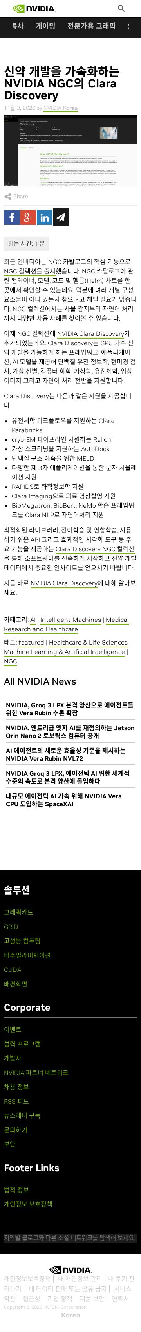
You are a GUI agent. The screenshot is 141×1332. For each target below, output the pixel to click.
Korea (70, 1315)
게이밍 (46, 26)
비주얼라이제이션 (27, 955)
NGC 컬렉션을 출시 (30, 271)
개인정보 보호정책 (28, 1204)
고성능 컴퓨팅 (22, 941)
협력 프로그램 (22, 1044)
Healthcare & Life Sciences (88, 642)
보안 (10, 1144)
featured (31, 642)
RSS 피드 (16, 1101)
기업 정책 (59, 1299)
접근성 (31, 1299)
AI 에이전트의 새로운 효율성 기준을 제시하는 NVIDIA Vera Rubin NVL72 (66, 754)
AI (33, 619)
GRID (11, 927)
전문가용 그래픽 (91, 26)
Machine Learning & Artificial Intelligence (64, 652)
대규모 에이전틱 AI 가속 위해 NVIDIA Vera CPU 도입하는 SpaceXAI (64, 800)
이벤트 (13, 1029)
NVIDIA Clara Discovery (90, 333)
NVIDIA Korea (60, 107)
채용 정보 (16, 1087)
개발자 (13, 1058)
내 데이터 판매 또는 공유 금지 (68, 1289)
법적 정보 (16, 1190)
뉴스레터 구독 (22, 1115)
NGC (10, 661)
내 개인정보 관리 (80, 1279)
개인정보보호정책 (27, 1279)
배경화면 (15, 984)
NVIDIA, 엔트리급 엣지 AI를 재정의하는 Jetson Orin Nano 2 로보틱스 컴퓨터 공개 (70, 732)
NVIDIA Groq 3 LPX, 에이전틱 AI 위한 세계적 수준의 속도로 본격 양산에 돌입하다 (68, 777)
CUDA (12, 969)
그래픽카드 (18, 912)
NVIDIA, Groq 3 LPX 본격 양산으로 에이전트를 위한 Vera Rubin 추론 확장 (70, 709)
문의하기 (15, 1130)
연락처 (120, 1299)
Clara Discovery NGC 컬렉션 (95, 549)
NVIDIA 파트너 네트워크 (36, 1073)
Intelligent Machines (70, 619)
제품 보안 (92, 1299)
